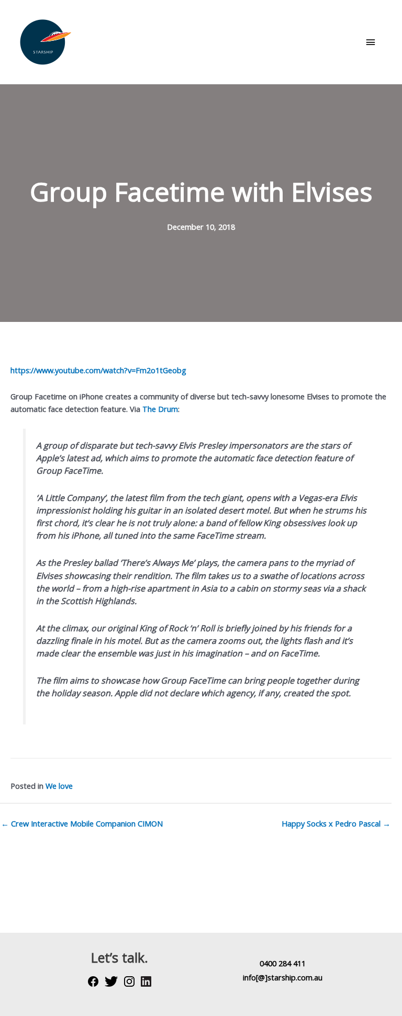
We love (59, 785)
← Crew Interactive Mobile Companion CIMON (82, 823)
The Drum (160, 409)
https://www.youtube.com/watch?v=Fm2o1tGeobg (98, 370)
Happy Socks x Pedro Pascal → (336, 823)
